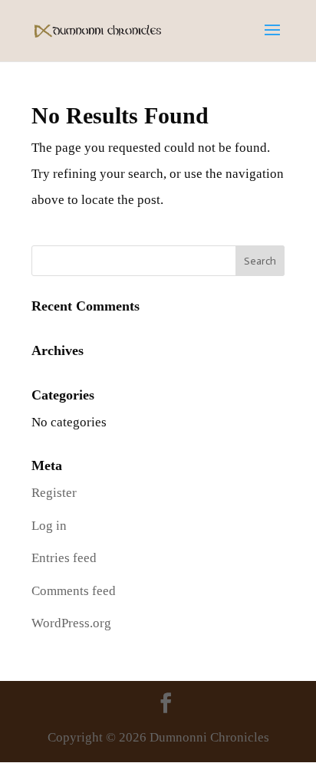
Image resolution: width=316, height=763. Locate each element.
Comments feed (73, 591)
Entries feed (64, 558)
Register (54, 492)
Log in (49, 525)
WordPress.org (71, 623)
